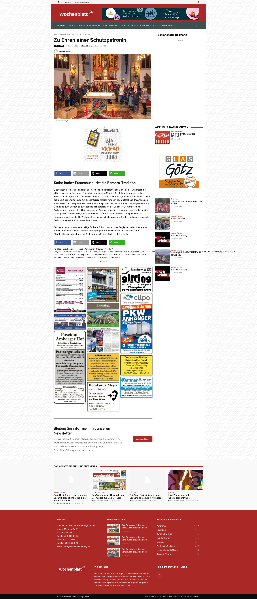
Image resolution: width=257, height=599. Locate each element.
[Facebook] (198, 2)
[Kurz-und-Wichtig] (162, 239)
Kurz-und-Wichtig (179, 235)
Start (55, 34)
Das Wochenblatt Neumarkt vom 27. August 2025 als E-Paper (108, 496)
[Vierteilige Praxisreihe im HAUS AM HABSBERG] (162, 256)
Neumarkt (63, 34)
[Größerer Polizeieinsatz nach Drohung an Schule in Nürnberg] (147, 480)
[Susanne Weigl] (56, 51)
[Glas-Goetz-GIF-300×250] (179, 171)
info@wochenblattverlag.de (77, 546)
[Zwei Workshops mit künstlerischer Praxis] (185, 480)
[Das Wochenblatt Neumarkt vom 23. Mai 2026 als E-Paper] (113, 528)
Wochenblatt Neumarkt (62, 503)
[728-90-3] (151, 14)
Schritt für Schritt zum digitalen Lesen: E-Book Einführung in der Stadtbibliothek (70, 498)
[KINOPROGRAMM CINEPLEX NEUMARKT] (162, 138)
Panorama (133, 492)
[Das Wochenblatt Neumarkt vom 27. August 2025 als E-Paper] (109, 480)
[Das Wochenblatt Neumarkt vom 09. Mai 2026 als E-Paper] (113, 552)
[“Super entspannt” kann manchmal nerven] (162, 205)
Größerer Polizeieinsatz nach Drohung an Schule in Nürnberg (145, 496)
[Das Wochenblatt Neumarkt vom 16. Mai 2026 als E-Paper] (113, 540)
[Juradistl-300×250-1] (103, 145)
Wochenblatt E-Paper (99, 492)
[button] (197, 25)
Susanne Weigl (64, 51)
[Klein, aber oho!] (162, 222)
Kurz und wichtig (177, 131)
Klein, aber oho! (178, 219)
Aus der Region (176, 216)
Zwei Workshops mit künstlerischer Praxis (179, 496)
